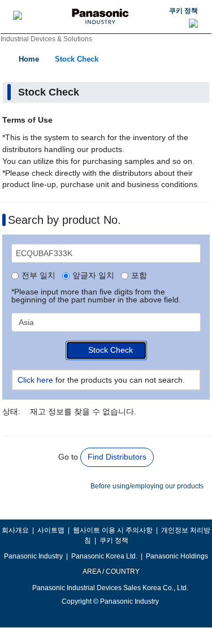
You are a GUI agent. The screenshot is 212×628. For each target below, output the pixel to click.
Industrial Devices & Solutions (46, 39)
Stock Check (76, 59)
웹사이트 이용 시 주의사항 (113, 530)
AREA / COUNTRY (110, 571)
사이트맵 (50, 530)
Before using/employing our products (147, 486)
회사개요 (15, 530)
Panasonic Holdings (177, 556)
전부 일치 (38, 276)
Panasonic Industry (33, 556)
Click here (35, 379)
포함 (139, 276)
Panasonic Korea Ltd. (104, 556)
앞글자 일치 (93, 276)
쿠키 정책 (183, 11)
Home (29, 59)
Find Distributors (117, 456)
